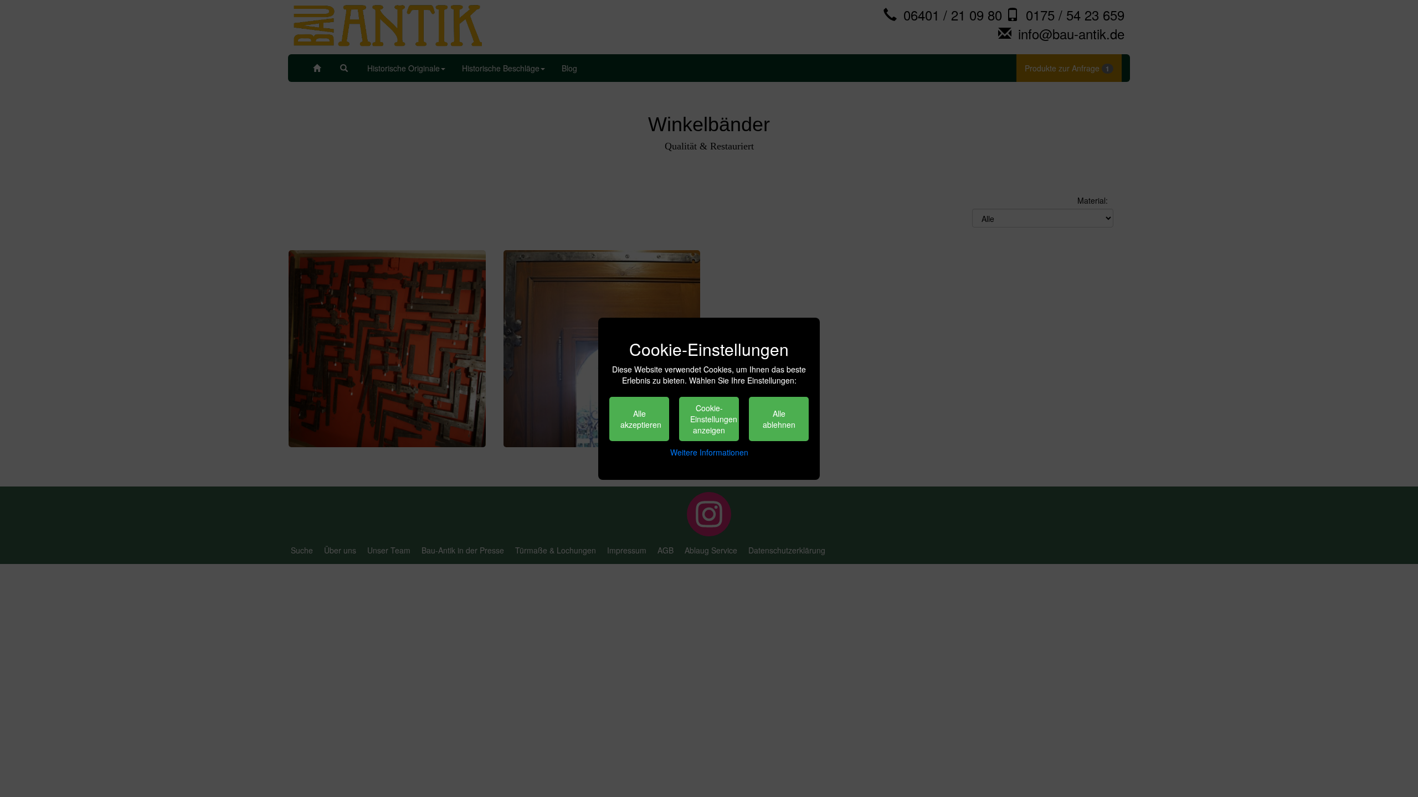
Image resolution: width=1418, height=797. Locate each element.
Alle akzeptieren (640, 419)
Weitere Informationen (709, 452)
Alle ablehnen (779, 419)
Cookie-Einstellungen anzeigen (713, 419)
